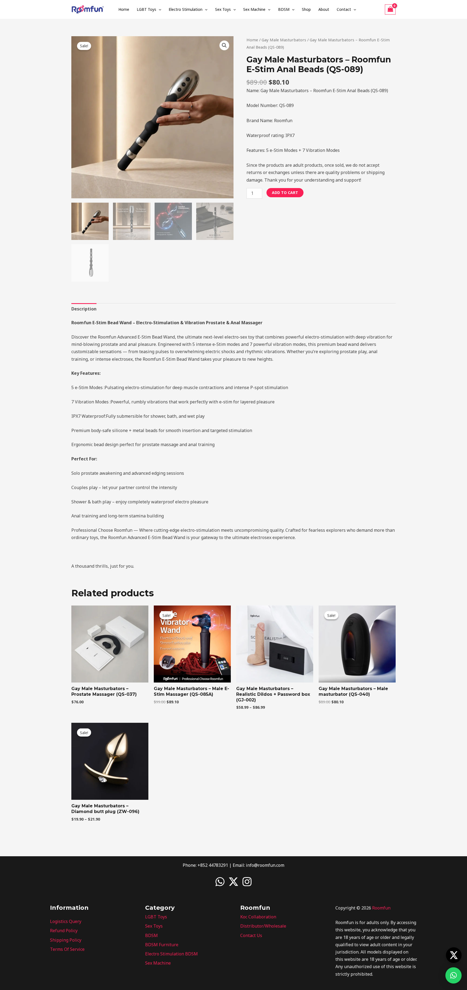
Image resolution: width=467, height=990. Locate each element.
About (323, 9)
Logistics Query (65, 921)
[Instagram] (247, 882)
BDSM (283, 9)
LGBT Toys (146, 9)
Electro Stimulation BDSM (171, 954)
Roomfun (381, 908)
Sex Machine (254, 9)
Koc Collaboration (258, 917)
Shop (306, 9)
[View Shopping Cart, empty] (390, 9)
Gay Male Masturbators (284, 39)
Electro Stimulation (185, 9)
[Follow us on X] (454, 955)
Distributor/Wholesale (263, 926)
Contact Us (251, 935)
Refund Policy (64, 931)
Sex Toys (223, 9)
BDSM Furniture (161, 945)
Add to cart (285, 192)
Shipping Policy (65, 940)
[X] (233, 882)
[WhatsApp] (220, 882)
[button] (158, 9)
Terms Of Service (67, 949)
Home (123, 9)
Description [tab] (83, 309)
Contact (344, 9)
